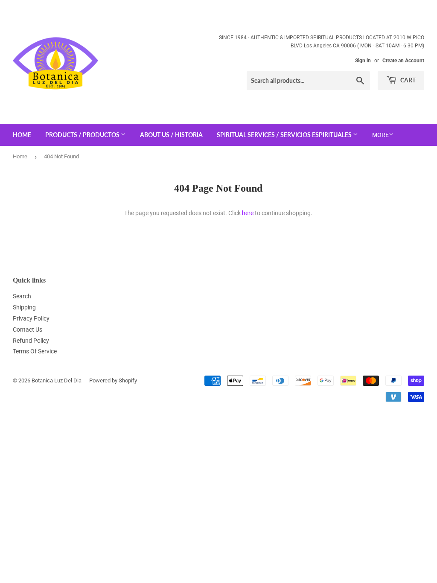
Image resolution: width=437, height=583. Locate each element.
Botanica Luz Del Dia (57, 380)
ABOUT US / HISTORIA (171, 134)
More (380, 134)
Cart (407, 80)
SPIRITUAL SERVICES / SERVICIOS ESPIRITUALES (285, 134)
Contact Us (27, 329)
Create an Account (403, 61)
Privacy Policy (31, 318)
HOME (22, 134)
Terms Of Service (35, 351)
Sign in (363, 61)
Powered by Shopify (113, 380)
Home (20, 156)
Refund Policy (31, 340)
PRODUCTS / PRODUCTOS (83, 134)
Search (22, 296)
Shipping (24, 307)
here (247, 213)
